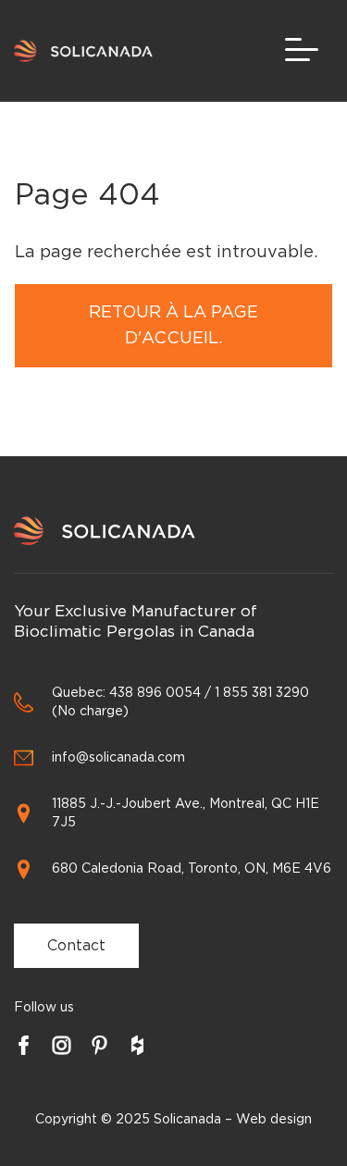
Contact (76, 945)
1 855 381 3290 (262, 693)
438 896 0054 (155, 693)
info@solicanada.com (118, 757)
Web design (274, 1119)
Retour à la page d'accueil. (173, 325)
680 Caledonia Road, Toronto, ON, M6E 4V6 (191, 868)
